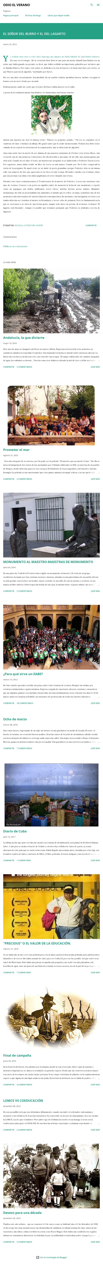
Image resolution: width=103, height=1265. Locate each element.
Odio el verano (16, 5)
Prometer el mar (16, 449)
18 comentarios (25, 703)
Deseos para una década (22, 1212)
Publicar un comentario (15, 246)
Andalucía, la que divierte (23, 337)
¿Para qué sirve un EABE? (23, 674)
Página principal (10, 15)
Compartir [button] (91, 225)
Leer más (95, 367)
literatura (29, 225)
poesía (39, 225)
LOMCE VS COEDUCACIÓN (23, 1100)
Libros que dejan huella (58, 15)
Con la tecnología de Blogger (53, 1257)
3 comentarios (24, 367)
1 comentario (24, 860)
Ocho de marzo (15, 719)
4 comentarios (24, 1084)
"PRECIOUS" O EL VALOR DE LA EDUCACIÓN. (37, 943)
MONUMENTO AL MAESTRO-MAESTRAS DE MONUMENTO (48, 562)
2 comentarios (24, 479)
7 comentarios (24, 748)
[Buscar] (91, 4)
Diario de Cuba (15, 831)
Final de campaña (17, 1055)
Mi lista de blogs (33, 15)
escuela (19, 225)
